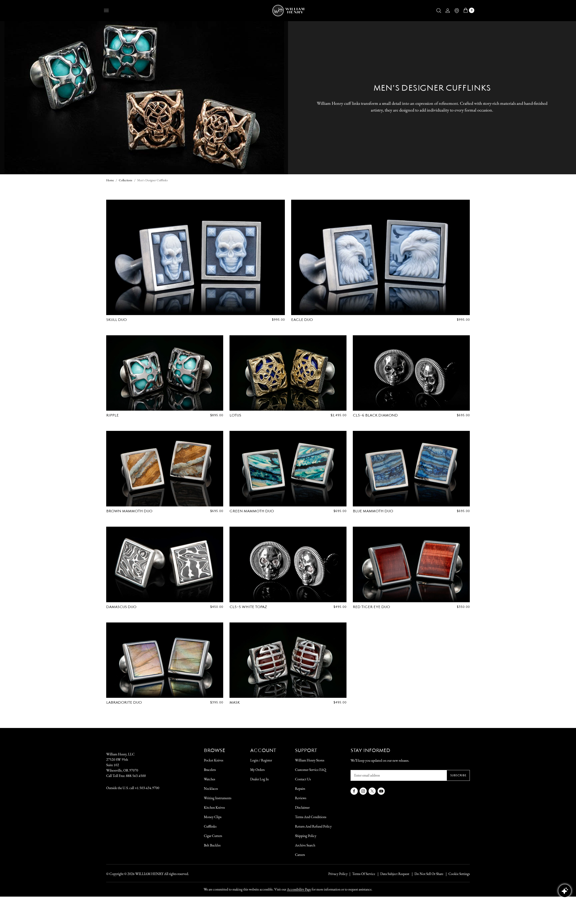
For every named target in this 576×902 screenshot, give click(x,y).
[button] (438, 10)
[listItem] (426, 874)
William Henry (149, 873)
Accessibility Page (299, 889)
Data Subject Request (394, 873)
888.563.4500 (136, 775)
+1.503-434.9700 (147, 788)
